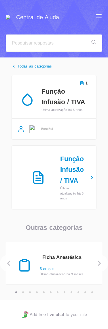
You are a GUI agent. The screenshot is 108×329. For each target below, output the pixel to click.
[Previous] (8, 263)
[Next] (99, 263)
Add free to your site (58, 314)
